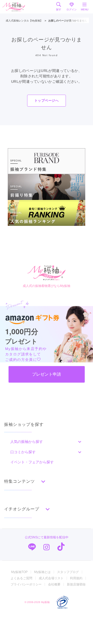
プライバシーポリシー (26, 584)
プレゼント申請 (46, 374)
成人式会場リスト (51, 578)
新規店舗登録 (76, 584)
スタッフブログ (68, 572)
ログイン (71, 9)
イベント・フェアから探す (32, 462)
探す (58, 9)
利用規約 (76, 578)
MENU (84, 9)
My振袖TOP (19, 572)
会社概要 (54, 584)
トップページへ (46, 100)
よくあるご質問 (21, 578)
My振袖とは (42, 572)
